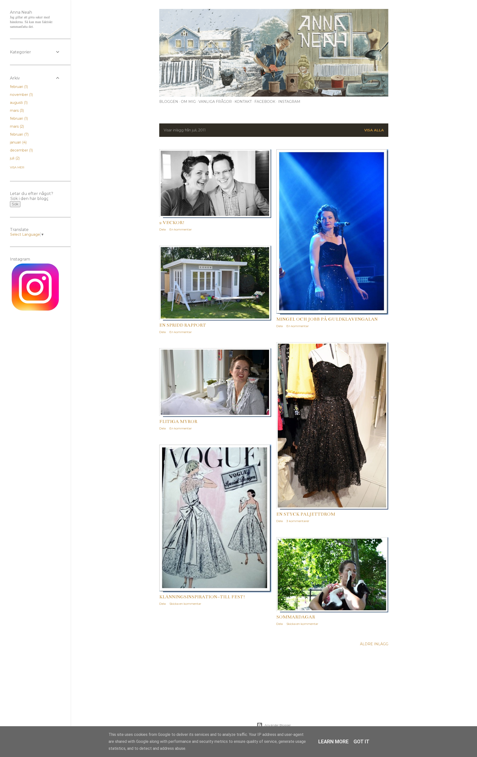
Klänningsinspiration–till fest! (202, 597)
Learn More (333, 742)
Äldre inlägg (374, 644)
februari (18, 86)
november (21, 94)
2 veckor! (172, 222)
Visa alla (374, 130)
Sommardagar (295, 617)
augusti (18, 102)
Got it (361, 742)
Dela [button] (162, 229)
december (21, 150)
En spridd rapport (182, 325)
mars (16, 110)
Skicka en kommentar (185, 604)
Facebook (264, 101)
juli (14, 158)
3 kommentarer (297, 521)
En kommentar (180, 229)
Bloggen (168, 101)
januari (18, 142)
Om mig (188, 101)
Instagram (289, 101)
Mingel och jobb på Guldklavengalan (327, 319)
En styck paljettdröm (305, 514)
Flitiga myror (178, 421)
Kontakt (243, 101)
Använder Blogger (278, 725)
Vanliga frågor (215, 101)
